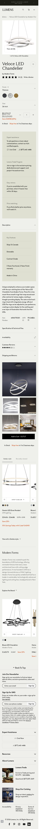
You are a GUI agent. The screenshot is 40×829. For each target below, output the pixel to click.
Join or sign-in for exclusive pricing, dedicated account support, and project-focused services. (19, 168)
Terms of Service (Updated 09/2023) (31, 810)
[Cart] (29, 10)
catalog (29, 794)
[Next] (33, 2)
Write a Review (28, 77)
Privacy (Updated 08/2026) (19, 809)
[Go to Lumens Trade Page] (7, 775)
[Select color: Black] (3, 505)
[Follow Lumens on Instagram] (19, 824)
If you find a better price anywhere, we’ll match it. (19, 208)
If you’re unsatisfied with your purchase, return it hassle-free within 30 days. (17, 188)
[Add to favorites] (33, 64)
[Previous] (4, 2)
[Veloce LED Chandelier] (19, 37)
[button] (9, 77)
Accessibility (6, 807)
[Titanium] (10, 95)
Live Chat (13, 150)
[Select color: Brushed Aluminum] (31, 505)
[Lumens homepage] (8, 10)
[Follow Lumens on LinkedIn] (29, 824)
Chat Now (20, 738)
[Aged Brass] (16, 95)
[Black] (4, 95)
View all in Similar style (10, 539)
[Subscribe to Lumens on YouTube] (24, 824)
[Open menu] (34, 9)
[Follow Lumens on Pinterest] (14, 824)
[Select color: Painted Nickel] (7, 505)
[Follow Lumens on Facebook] (9, 824)
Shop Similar (17, 499)
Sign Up (31, 686)
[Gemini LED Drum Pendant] (16, 478)
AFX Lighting (6, 513)
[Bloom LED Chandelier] (16, 613)
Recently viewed (21, 459)
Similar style (7, 459)
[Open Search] (23, 9)
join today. (26, 775)
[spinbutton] (27, 115)
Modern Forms (9, 74)
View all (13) (11, 49)
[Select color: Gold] (5, 505)
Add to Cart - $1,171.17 (18, 436)
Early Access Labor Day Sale (19, 2)
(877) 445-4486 (26, 150)
